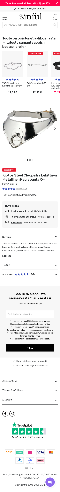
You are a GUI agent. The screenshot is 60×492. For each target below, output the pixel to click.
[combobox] (27, 25)
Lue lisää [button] (6, 255)
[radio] (7, 80)
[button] (57, 3)
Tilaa (30, 347)
